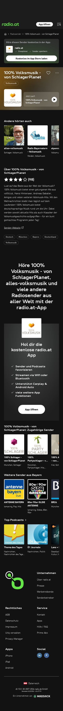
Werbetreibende (45, 592)
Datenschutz (11, 621)
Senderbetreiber (45, 598)
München (23, 237)
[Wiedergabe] (54, 99)
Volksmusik (11, 83)
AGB (7, 615)
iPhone (8, 656)
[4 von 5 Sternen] (20, 179)
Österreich (33, 683)
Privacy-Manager (14, 639)
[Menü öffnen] (59, 24)
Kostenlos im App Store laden (31, 58)
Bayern (36, 237)
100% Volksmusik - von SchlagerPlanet (36, 101)
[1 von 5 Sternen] (6, 179)
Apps (39, 621)
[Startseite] (5, 34)
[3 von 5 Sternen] (15, 179)
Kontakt (41, 615)
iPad (7, 662)
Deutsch (9, 237)
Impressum (11, 627)
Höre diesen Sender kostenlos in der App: (28, 42)
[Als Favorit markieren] (48, 72)
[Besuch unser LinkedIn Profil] (39, 655)
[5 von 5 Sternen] (25, 179)
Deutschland (50, 237)
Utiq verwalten (12, 633)
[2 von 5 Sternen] (11, 179)
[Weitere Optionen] (57, 73)
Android (9, 668)
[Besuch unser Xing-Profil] (46, 655)
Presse (40, 586)
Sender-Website (12, 228)
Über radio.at (44, 580)
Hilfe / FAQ (42, 627)
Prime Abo (42, 633)
